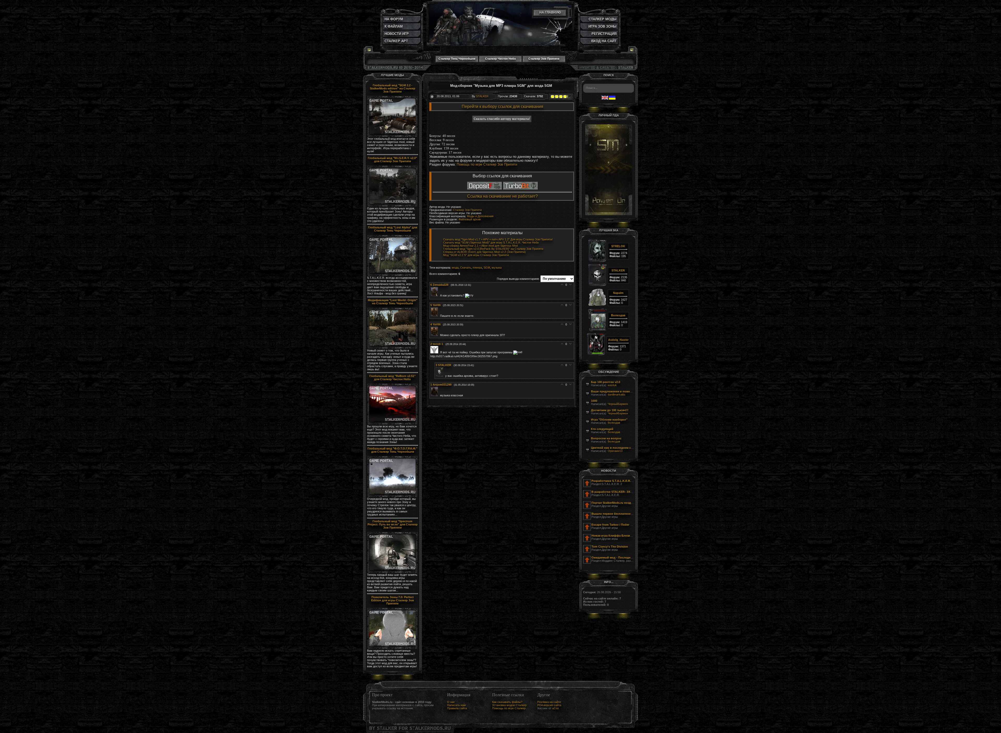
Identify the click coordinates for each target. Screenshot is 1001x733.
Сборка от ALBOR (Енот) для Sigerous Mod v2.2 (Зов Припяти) (484, 251)
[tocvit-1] (435, 352)
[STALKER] (440, 375)
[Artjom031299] (435, 395)
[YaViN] (435, 315)
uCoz (555, 708)
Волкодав (614, 422)
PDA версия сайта (549, 705)
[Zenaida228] (435, 295)
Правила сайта (457, 708)
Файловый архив (470, 219)
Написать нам (456, 705)
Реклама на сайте (549, 702)
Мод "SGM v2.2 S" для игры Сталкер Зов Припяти (476, 255)
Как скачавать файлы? (507, 702)
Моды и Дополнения (480, 216)
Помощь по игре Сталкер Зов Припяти (487, 164)
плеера (477, 267)
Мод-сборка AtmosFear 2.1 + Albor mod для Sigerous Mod (480, 245)
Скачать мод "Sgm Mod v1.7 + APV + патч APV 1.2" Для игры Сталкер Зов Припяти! (498, 239)
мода (455, 267)
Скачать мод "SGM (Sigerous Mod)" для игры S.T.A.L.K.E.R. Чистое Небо (491, 242)
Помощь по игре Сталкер (509, 708)
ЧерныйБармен (618, 403)
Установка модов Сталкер (509, 705)
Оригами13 (615, 450)
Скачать (465, 267)
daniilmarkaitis (616, 394)
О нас (451, 702)
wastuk (612, 385)
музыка (497, 267)
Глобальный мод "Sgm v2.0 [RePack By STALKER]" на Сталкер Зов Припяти (493, 248)
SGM (487, 267)
